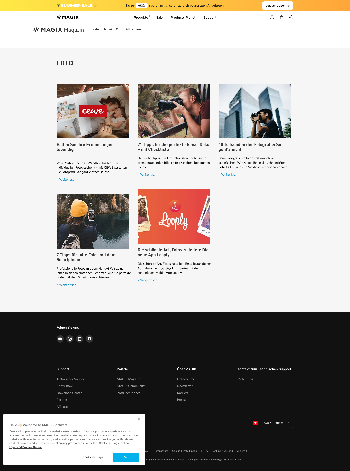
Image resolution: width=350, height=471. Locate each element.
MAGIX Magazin (128, 379)
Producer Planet (128, 393)
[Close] (138, 418)
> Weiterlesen (66, 179)
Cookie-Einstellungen (184, 451)
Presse (181, 399)
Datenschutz (161, 451)
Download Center (69, 393)
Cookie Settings (93, 457)
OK (126, 457)
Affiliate (62, 406)
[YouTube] (60, 339)
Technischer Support (71, 379)
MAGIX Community (131, 386)
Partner (62, 399)
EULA (204, 451)
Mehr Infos (245, 379)
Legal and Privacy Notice (25, 447)
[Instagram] (70, 339)
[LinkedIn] (79, 339)
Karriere (183, 393)
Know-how (65, 386)
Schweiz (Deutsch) (272, 422)
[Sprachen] (291, 17)
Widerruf (242, 451)
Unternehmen (187, 379)
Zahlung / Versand (222, 451)
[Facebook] (89, 339)
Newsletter (185, 386)
